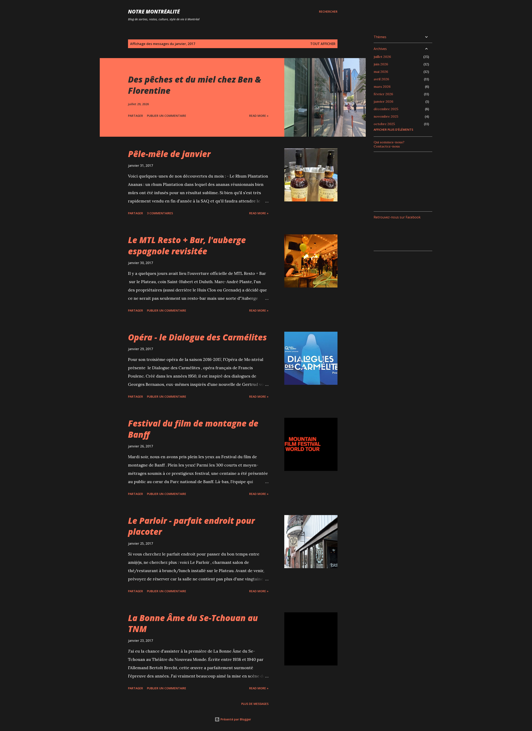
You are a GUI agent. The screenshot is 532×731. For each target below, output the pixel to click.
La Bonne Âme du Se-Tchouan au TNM (193, 623)
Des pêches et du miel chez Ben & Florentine (194, 85)
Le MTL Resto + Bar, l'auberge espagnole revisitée (187, 245)
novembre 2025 (386, 116)
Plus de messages (254, 704)
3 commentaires (160, 213)
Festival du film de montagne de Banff (193, 429)
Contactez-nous (387, 146)
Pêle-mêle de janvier (169, 154)
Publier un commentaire (166, 116)
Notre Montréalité (154, 11)
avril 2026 (381, 79)
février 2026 (383, 94)
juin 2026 (381, 64)
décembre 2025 (386, 109)
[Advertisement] (405, 181)
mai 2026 (381, 71)
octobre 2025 (384, 124)
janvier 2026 (383, 101)
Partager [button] (135, 116)
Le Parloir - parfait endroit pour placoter (191, 526)
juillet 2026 (382, 57)
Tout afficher (322, 43)
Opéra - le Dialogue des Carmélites (197, 337)
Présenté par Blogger (235, 719)
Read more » (258, 116)
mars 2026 (382, 86)
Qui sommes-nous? (389, 142)
